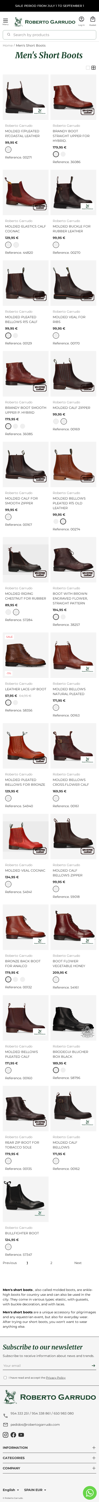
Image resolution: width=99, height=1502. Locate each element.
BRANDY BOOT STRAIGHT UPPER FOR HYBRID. (71, 136)
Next (78, 1263)
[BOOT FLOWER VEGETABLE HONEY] (73, 927)
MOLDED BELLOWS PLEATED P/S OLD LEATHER (69, 503)
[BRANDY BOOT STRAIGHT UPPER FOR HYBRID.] (73, 97)
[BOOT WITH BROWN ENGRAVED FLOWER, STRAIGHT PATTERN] (73, 559)
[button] (93, 21)
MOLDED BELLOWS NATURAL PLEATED (69, 691)
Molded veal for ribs (69, 319)
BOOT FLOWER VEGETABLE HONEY (69, 963)
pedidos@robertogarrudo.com (35, 1425)
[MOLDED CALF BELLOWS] (73, 1108)
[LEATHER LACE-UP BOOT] (26, 655)
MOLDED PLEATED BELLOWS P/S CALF (21, 319)
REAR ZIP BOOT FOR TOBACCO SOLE (22, 1144)
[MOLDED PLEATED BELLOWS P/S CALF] (26, 283)
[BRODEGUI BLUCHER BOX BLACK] (73, 1018)
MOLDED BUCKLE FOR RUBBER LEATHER (71, 228)
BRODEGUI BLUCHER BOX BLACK (70, 1054)
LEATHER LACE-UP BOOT (25, 689)
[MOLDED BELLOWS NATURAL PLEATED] (73, 655)
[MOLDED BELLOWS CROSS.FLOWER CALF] (73, 746)
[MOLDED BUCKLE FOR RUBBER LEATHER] (73, 192)
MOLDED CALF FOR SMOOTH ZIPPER (21, 500)
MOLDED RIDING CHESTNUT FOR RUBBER (25, 596)
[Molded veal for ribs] (73, 283)
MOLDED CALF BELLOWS (65, 1144)
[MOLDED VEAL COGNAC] (26, 836)
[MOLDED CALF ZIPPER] (73, 374)
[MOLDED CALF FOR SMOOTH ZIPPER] (26, 464)
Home (8, 45)
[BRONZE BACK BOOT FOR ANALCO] (26, 927)
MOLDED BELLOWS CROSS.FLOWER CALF (71, 782)
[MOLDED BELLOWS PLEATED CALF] (26, 1018)
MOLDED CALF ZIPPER (71, 408)
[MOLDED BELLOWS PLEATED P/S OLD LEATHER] (73, 464)
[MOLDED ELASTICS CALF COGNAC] (26, 192)
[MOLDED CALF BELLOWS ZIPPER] (73, 836)
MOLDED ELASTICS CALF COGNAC (25, 228)
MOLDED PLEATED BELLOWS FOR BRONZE (25, 782)
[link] (56, 154)
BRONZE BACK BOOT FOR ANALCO (23, 963)
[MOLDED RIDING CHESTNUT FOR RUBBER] (26, 559)
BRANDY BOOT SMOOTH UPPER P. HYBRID (25, 410)
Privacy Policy (56, 1377)
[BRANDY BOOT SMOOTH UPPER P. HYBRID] (26, 374)
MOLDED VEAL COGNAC (25, 870)
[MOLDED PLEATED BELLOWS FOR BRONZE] (26, 746)
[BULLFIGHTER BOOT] (26, 1199)
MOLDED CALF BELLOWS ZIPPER (67, 872)
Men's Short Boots (31, 45)
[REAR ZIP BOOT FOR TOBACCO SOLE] (26, 1108)
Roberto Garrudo (14, 1498)
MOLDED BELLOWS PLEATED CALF (21, 1054)
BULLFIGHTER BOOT (22, 1233)
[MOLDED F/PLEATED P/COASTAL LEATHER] (26, 97)
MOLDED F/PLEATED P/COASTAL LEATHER (22, 133)
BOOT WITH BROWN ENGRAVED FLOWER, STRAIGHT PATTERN (70, 598)
